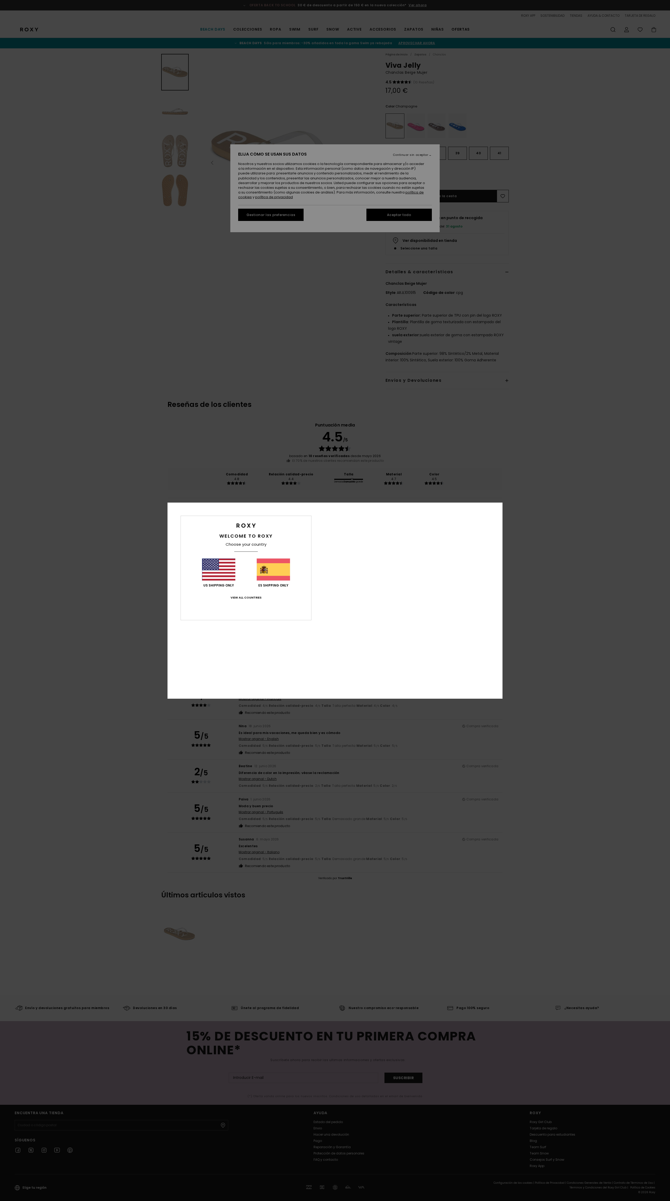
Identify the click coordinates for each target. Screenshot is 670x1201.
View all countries (246, 597)
